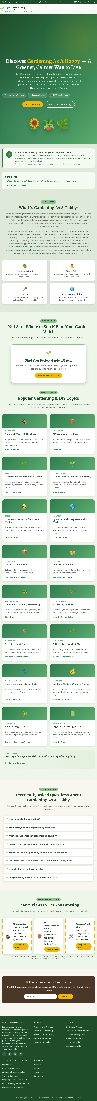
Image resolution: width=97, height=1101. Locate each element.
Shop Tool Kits (82, 946)
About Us (38, 1064)
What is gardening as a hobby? (24, 819)
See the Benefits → (18, 763)
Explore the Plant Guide (63, 657)
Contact (37, 1068)
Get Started (58, 492)
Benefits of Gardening (43, 1031)
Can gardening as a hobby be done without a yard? (34, 877)
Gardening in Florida (10, 1064)
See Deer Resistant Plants (16, 657)
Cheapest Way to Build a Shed (79, 1031)
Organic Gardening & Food (13, 1087)
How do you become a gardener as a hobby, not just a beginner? (41, 860)
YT (21, 1054)
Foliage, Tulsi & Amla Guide (13, 1072)
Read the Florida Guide (63, 617)
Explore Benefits (12, 492)
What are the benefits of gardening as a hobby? (33, 836)
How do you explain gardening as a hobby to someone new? (38, 852)
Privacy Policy (39, 1072)
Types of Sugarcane (11, 1076)
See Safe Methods (13, 699)
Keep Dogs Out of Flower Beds (15, 1080)
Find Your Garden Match (49, 181)
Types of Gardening (42, 1042)
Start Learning (33, 104)
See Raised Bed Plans (14, 577)
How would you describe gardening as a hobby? (33, 827)
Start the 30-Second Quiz (48, 376)
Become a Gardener (42, 1038)
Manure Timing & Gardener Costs (16, 1083)
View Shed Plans (19, 946)
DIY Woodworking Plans (75, 1034)
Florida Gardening (73, 1042)
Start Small (10, 617)
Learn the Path (11, 537)
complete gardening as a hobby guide (24, 250)
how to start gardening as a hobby (25, 246)
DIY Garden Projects (74, 1027)
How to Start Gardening (59, 104)
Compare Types (60, 537)
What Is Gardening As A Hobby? (20, 181)
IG (15, 1054)
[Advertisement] (48, 40)
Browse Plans (52, 949)
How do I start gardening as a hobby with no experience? (37, 844)
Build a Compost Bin (62, 577)
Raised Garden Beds (74, 1038)
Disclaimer (55, 958)
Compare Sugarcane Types (17, 742)
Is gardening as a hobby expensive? (26, 869)
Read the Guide (12, 449)
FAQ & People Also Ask (16, 185)
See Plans (57, 449)
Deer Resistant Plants (75, 1046)
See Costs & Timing (61, 699)
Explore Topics (70, 181)
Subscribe (66, 996)
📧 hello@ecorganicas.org (84, 2)
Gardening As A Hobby (43, 1027)
